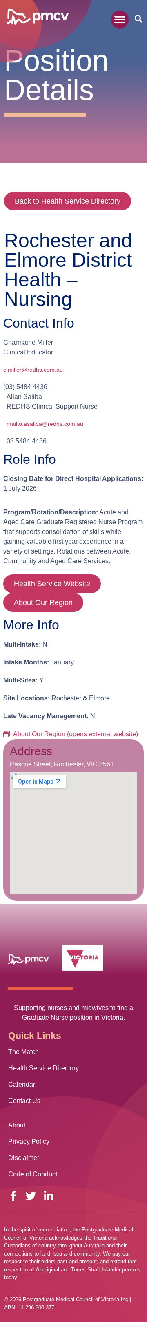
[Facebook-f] (13, 1196)
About (16, 1125)
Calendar (21, 1084)
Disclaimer (23, 1157)
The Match (23, 1051)
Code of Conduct (32, 1174)
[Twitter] (31, 1196)
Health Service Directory (43, 1068)
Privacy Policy (28, 1141)
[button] (120, 20)
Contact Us (24, 1100)
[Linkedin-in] (48, 1196)
